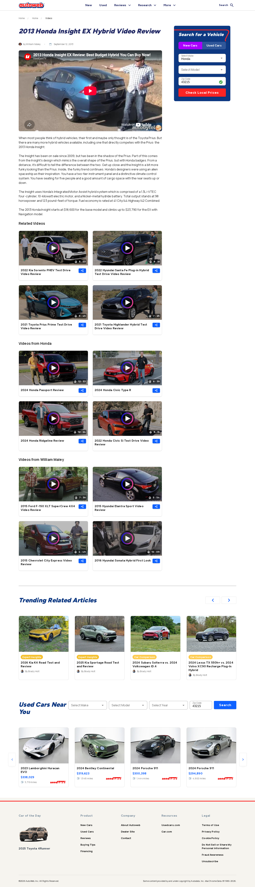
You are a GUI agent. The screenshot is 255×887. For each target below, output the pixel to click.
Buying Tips (88, 844)
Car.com (166, 831)
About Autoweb (130, 825)
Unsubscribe (210, 861)
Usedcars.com (170, 825)
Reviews (85, 838)
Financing (86, 851)
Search (225, 705)
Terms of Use (210, 825)
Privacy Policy (211, 831)
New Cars (190, 45)
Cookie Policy (210, 838)
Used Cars (213, 45)
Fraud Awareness (212, 854)
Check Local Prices (202, 93)
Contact (126, 838)
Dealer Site (128, 831)
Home (22, 18)
